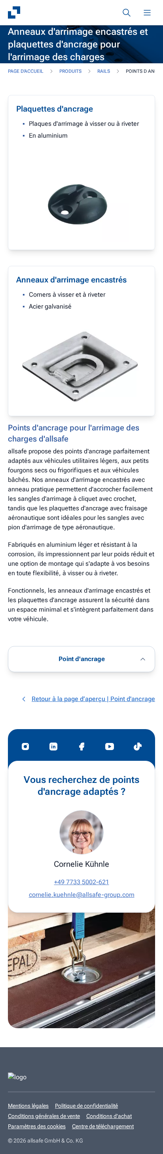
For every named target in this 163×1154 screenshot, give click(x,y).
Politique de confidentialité (86, 1106)
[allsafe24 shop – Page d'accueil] (14, 12)
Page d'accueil (26, 71)
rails (103, 71)
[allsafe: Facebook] (81, 746)
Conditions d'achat (109, 1116)
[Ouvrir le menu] (147, 13)
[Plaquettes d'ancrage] (81, 172)
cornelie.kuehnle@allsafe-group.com (82, 894)
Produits (70, 71)
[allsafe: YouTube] (110, 746)
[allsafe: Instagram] (25, 746)
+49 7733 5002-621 (81, 882)
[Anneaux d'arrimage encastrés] (81, 341)
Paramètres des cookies (37, 1126)
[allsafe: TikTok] (138, 746)
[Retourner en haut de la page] (145, 1142)
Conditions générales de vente (44, 1116)
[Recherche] (127, 13)
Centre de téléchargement (103, 1126)
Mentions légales (28, 1106)
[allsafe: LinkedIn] (53, 746)
